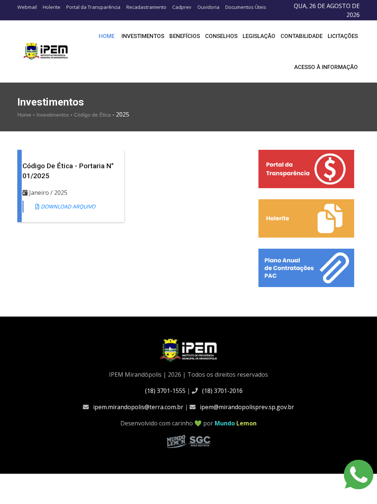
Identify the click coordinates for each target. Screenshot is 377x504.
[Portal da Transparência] (306, 169)
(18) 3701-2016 (222, 391)
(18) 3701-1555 (165, 391)
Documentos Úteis (245, 7)
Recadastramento (146, 7)
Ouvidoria (208, 7)
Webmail (27, 7)
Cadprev (181, 7)
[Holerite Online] (306, 218)
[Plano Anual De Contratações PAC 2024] (306, 268)
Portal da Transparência (93, 7)
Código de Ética (93, 115)
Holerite (51, 7)
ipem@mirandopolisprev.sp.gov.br (247, 407)
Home (106, 36)
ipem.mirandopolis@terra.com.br (138, 407)
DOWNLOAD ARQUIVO (67, 206)
